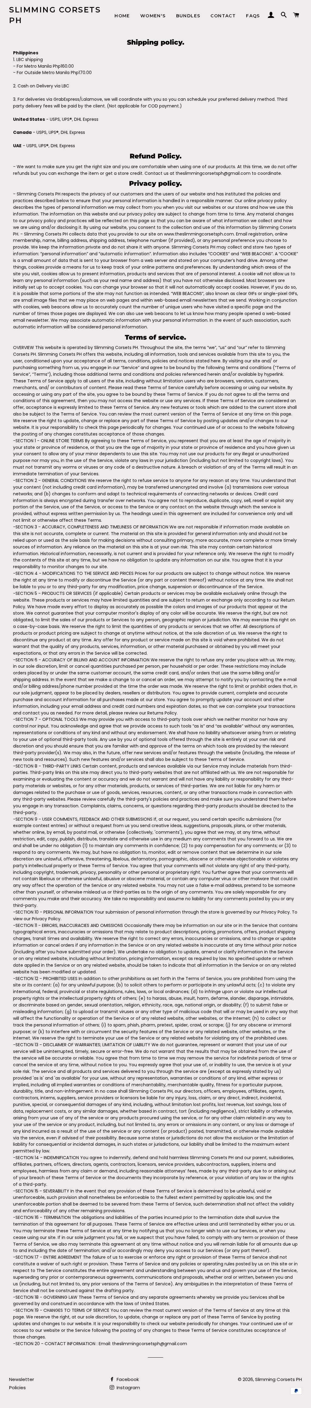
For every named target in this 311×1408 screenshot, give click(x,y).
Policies (17, 1387)
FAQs (253, 16)
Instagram (127, 1387)
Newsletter (21, 1379)
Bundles (188, 16)
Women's (153, 16)
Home (122, 16)
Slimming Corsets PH (55, 15)
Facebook (127, 1379)
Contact (223, 16)
